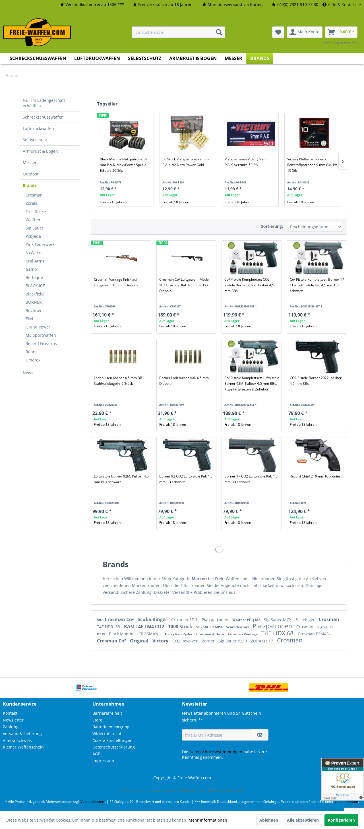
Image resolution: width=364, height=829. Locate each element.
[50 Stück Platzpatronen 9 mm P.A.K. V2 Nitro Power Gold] (189, 134)
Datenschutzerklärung (113, 747)
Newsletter (13, 720)
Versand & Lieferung (22, 733)
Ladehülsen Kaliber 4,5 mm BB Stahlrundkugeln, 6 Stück (118, 380)
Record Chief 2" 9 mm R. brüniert (316, 476)
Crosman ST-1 (185, 619)
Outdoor (31, 174)
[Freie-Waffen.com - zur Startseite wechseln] (37, 32)
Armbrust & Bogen (40, 151)
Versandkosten (92, 801)
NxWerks (34, 252)
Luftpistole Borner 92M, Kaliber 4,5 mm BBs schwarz (121, 479)
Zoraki (31, 203)
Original (140, 641)
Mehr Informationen (208, 820)
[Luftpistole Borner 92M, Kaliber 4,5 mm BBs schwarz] (122, 455)
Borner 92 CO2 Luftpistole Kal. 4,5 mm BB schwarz (185, 479)
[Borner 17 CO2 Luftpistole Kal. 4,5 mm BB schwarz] (252, 455)
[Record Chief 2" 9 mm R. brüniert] (318, 455)
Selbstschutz (35, 139)
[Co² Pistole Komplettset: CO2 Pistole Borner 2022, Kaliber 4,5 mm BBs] (252, 258)
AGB (96, 753)
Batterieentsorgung (110, 726)
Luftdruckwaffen (38, 128)
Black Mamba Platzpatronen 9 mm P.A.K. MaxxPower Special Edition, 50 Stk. (123, 165)
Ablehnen (268, 820)
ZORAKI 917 (262, 641)
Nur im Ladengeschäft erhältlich (44, 103)
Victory (160, 641)
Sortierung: (272, 226)
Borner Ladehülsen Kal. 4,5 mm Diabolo (184, 380)
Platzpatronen (215, 619)
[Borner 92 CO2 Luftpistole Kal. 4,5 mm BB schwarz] (187, 455)
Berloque (34, 277)
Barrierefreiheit (107, 713)
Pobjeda (33, 236)
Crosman (34, 195)
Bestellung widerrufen (339, 42)
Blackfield (35, 294)
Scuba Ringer (153, 619)
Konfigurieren (341, 820)
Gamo (31, 269)
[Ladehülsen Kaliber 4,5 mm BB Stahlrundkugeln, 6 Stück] (122, 357)
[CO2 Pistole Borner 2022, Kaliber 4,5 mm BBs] (318, 357)
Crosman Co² (120, 619)
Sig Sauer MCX (278, 619)
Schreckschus (238, 627)
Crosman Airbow (210, 634)
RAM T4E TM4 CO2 (144, 626)
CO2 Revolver (185, 641)
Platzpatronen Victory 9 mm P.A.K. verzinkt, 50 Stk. (246, 162)
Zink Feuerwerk (40, 244)
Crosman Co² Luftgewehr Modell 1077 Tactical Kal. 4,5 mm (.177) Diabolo (184, 285)
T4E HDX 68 (278, 633)
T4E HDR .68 (109, 626)
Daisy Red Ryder (179, 634)
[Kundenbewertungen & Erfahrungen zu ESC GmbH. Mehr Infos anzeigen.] (342, 779)
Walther (33, 219)
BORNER (34, 302)
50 (99, 619)
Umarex (33, 360)
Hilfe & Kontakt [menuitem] (341, 4)
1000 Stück (180, 626)
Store (97, 720)
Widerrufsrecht (106, 733)
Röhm (31, 351)
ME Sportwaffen (41, 335)
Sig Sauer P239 (233, 641)
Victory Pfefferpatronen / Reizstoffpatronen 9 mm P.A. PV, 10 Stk (312, 165)
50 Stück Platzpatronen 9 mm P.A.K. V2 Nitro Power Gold (185, 162)
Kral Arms (35, 261)
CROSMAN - (150, 633)
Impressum (103, 760)
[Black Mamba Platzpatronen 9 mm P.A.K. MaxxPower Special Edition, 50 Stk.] (126, 134)
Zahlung (10, 726)
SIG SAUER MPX (209, 627)
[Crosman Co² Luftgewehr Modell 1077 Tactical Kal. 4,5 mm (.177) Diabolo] (187, 258)
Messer (30, 162)
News (28, 372)
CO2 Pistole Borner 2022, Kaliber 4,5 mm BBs (316, 380)
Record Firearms (41, 343)
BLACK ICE (35, 285)
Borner (209, 641)
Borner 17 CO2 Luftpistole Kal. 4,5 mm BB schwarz (251, 479)
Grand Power (38, 327)
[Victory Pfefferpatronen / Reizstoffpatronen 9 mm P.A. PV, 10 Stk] (313, 134)
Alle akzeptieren (303, 820)
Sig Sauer (35, 228)
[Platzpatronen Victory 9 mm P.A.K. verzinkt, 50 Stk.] (251, 134)
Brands (29, 185)
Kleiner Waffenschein (23, 747)
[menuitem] (92, 4)
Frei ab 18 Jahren (113, 202)
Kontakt (10, 713)
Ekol (29, 318)
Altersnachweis (17, 740)
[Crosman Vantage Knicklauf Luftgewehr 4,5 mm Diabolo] (122, 258)
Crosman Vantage (243, 634)
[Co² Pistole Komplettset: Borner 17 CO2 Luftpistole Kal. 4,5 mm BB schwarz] (318, 258)
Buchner (34, 310)
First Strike (36, 211)
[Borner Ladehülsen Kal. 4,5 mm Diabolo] (187, 357)
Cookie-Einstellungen (112, 740)
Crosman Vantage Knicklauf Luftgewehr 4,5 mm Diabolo (116, 282)
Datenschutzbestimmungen (215, 751)
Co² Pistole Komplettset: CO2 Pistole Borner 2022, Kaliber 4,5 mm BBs (249, 285)
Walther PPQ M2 (246, 619)
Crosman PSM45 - (314, 633)
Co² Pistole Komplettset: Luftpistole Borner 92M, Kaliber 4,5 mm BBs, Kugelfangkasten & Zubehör (251, 383)
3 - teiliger (305, 619)
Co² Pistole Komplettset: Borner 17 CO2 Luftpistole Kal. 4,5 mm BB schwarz (317, 285)
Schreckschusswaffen (43, 117)
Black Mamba (122, 633)
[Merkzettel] (278, 32)
